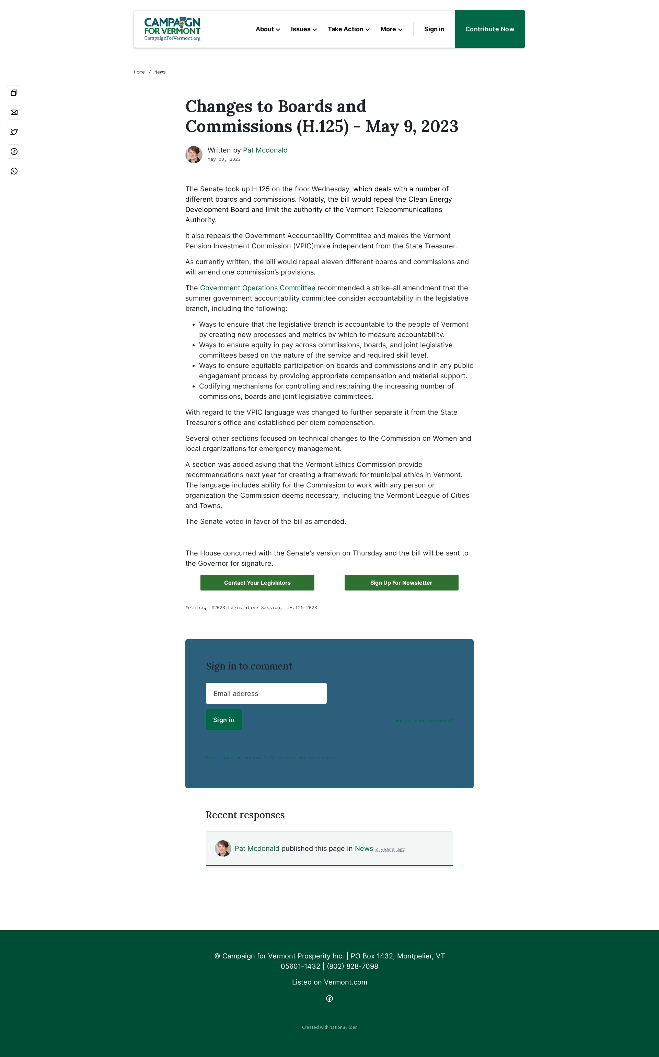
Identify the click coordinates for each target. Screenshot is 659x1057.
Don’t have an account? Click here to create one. (272, 757)
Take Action (345, 29)
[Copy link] (14, 93)
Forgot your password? (424, 720)
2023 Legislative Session (247, 607)
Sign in (434, 29)
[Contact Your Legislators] (257, 583)
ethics (196, 607)
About (265, 29)
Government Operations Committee (257, 288)
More (388, 29)
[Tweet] (14, 132)
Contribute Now (490, 29)
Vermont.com (345, 982)
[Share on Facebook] (14, 151)
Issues (301, 29)
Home (139, 72)
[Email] (14, 112)
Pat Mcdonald (265, 150)
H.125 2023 (303, 607)
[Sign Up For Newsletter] (402, 583)
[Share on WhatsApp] (14, 171)
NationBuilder (343, 1027)
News (159, 72)
